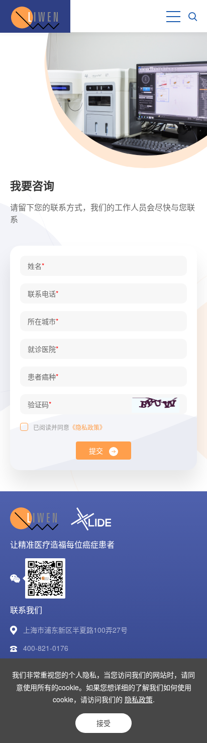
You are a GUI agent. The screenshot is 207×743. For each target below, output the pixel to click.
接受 (103, 723)
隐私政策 (139, 699)
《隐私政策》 (87, 427)
